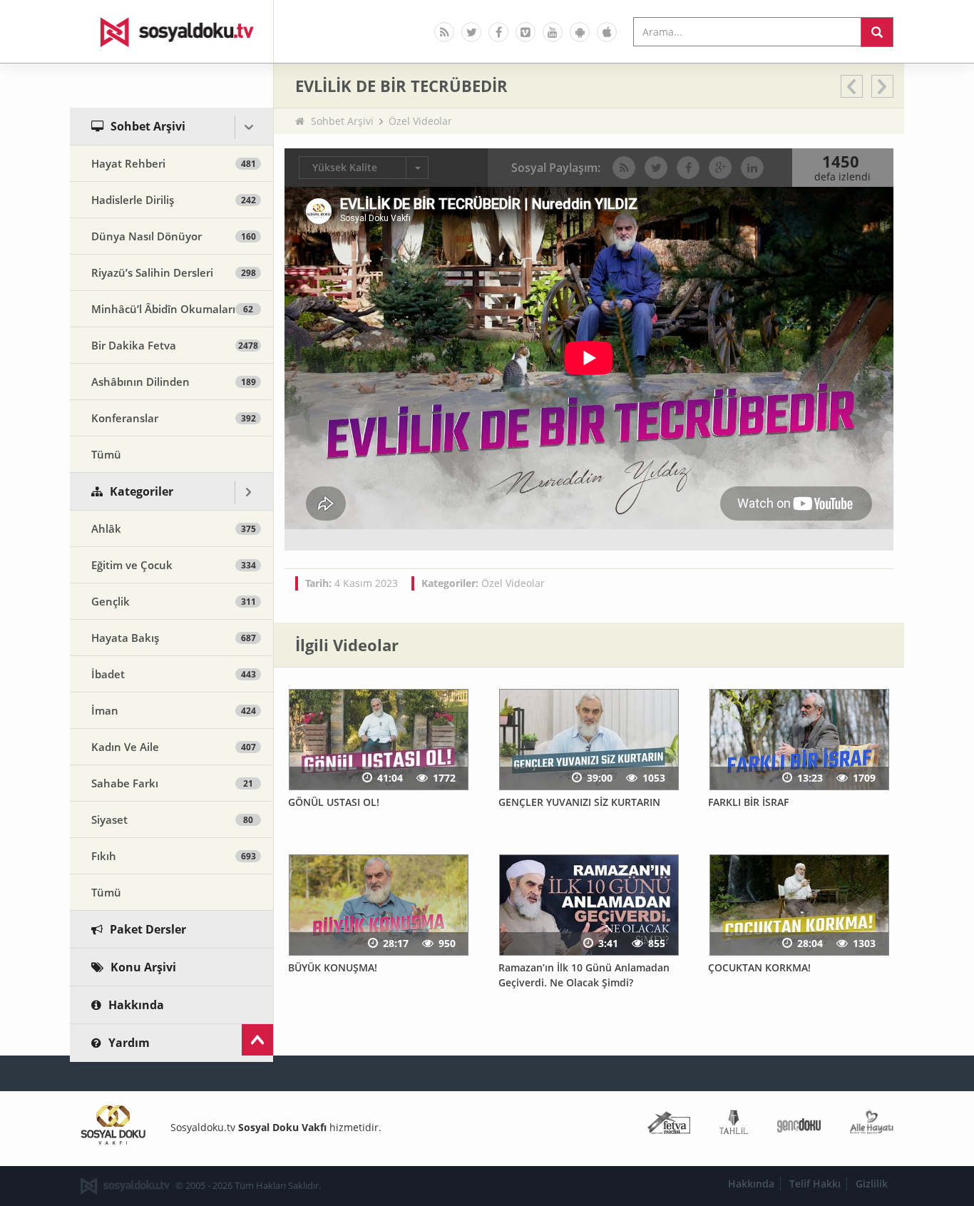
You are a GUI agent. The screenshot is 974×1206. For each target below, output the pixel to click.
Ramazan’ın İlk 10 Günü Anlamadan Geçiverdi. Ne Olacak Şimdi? (584, 975)
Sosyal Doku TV (172, 31)
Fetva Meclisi (668, 1125)
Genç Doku (799, 1125)
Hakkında (751, 1183)
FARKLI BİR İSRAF (748, 802)
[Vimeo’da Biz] (525, 32)
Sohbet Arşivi (342, 121)
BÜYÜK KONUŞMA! (332, 967)
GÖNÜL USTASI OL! (333, 802)
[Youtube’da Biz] (553, 32)
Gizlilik (872, 1183)
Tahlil (733, 1125)
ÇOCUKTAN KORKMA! (759, 967)
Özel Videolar (420, 121)
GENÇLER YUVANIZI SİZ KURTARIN (579, 802)
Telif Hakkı (815, 1183)
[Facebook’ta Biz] (498, 32)
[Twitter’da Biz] (471, 32)
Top (257, 1040)
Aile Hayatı (871, 1125)
